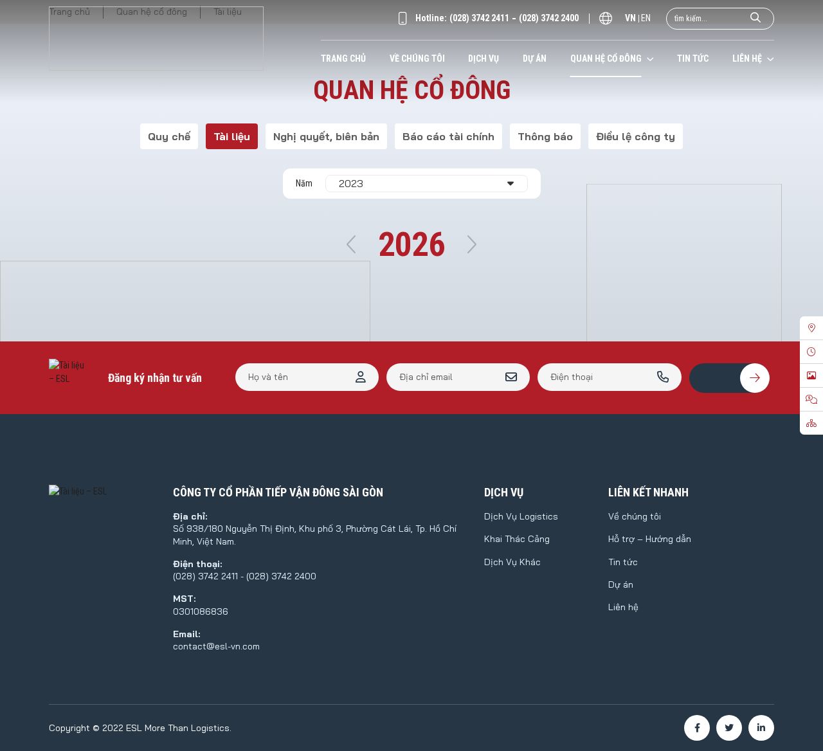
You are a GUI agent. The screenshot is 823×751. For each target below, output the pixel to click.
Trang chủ (343, 58)
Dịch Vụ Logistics (521, 516)
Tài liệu (231, 136)
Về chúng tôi (417, 58)
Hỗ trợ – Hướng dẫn (649, 539)
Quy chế (169, 136)
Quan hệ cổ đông (606, 58)
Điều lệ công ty (635, 136)
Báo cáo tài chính (448, 136)
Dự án (535, 58)
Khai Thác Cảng (517, 539)
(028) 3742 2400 (549, 18)
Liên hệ (747, 58)
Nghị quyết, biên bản (326, 136)
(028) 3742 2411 (479, 18)
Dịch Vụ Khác (512, 562)
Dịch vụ (483, 58)
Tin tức (693, 58)
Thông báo (545, 136)
